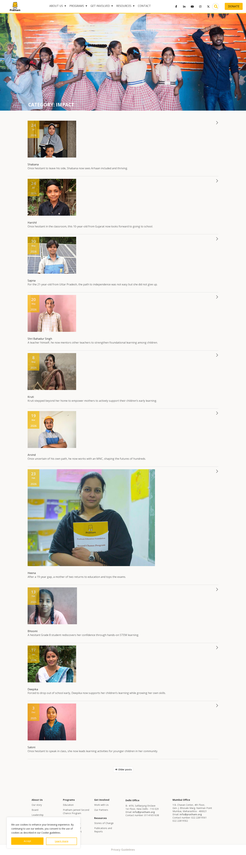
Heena (32, 573)
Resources (123, 6)
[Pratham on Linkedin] (184, 6)
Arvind (32, 455)
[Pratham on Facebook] (176, 6)
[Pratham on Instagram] (200, 6)
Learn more (61, 841)
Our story (37, 804)
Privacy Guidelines (123, 849)
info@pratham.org (144, 812)
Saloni (31, 747)
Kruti (31, 397)
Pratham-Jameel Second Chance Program (76, 811)
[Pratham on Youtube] (192, 6)
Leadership (38, 814)
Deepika (33, 689)
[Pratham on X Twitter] (208, 6)
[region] (43, 832)
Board (35, 809)
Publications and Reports (103, 830)
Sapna (31, 280)
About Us (56, 6)
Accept (27, 841)
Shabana (33, 164)
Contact (144, 6)
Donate (233, 6)
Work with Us (101, 804)
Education (68, 804)
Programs (76, 6)
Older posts (125, 769)
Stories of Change (104, 823)
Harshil (32, 222)
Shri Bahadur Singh (40, 339)
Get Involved (100, 6)
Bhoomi (32, 631)
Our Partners (101, 809)
